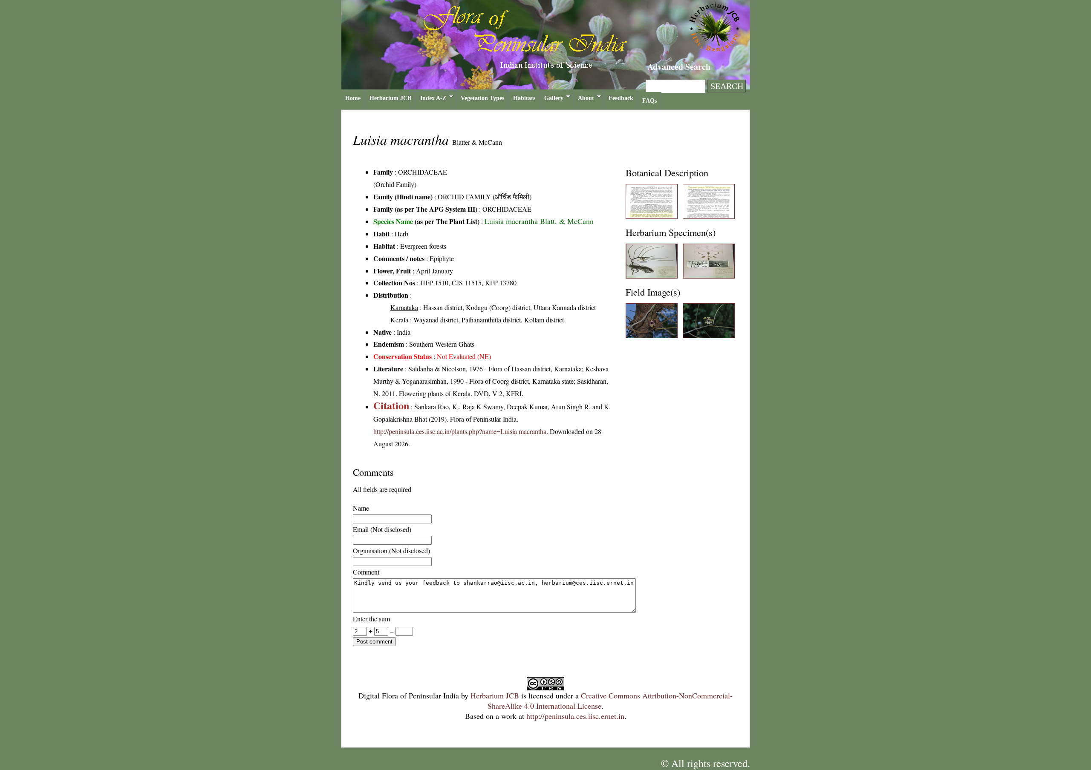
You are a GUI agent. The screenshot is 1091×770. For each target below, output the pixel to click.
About (586, 98)
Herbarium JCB (390, 98)
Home (353, 98)
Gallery (553, 98)
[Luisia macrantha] (652, 216)
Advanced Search (678, 66)
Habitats (524, 98)
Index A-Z (433, 98)
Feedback (621, 98)
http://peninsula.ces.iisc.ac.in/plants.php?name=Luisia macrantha (459, 431)
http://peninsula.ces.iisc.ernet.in (575, 716)
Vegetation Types (482, 98)
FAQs (649, 101)
